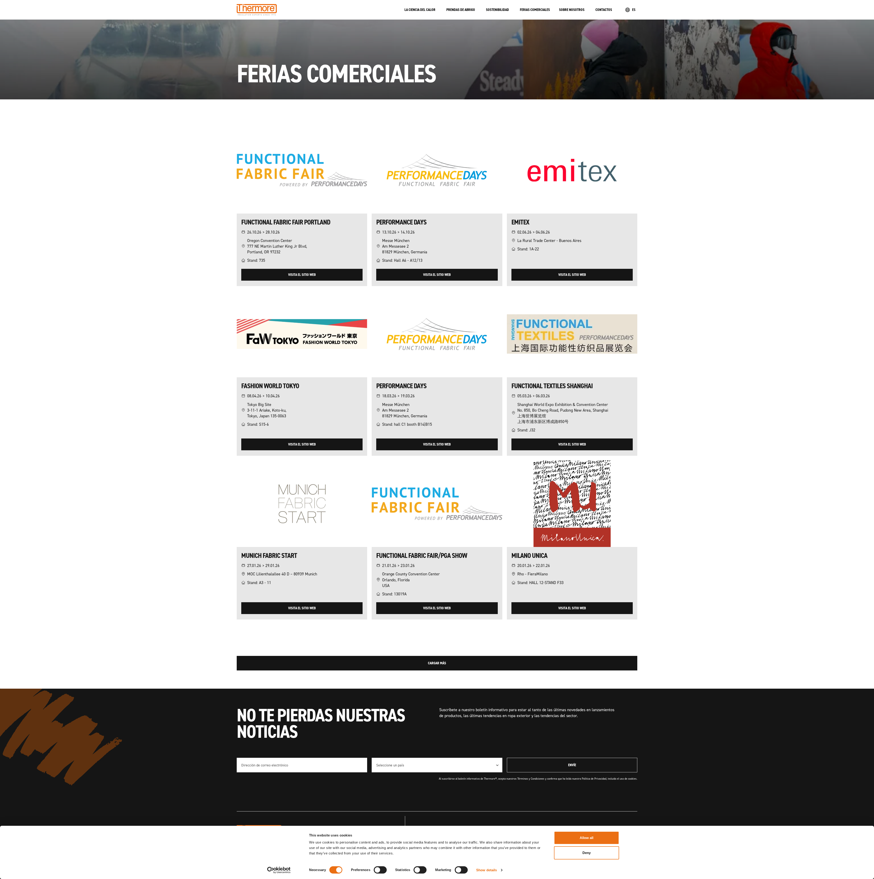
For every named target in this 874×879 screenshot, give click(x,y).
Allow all (587, 838)
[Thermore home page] (316, 9)
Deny (586, 853)
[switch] (380, 870)
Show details (486, 870)
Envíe (572, 765)
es (633, 9)
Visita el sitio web (302, 274)
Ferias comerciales (535, 9)
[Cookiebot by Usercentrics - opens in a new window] (279, 870)
